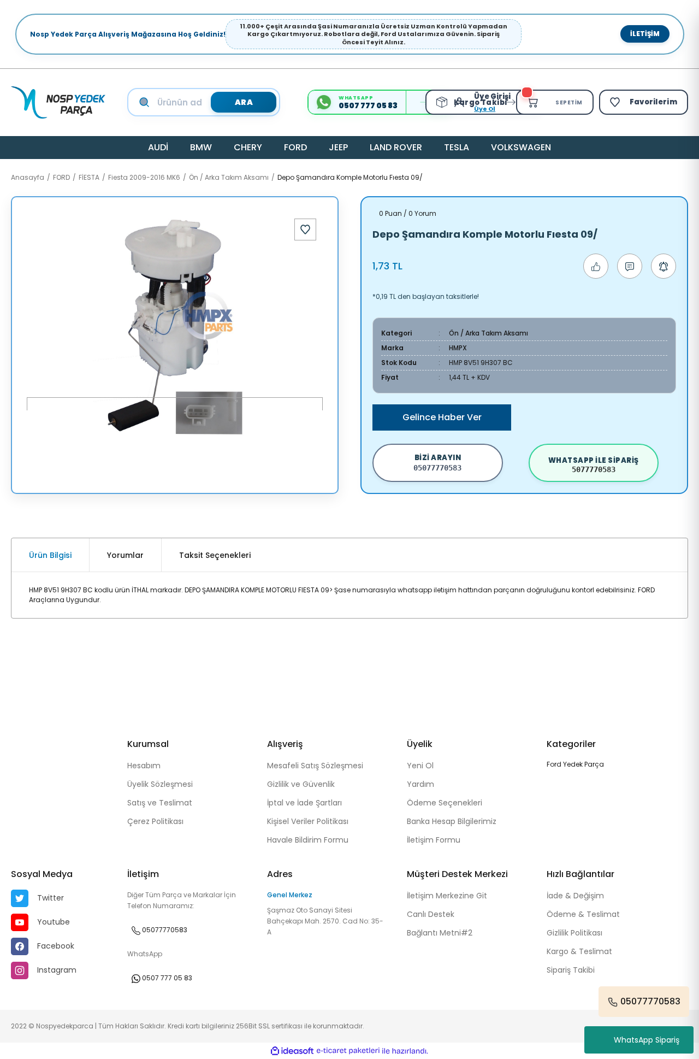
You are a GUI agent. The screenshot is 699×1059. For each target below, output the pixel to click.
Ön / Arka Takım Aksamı (488, 333)
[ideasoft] (292, 1051)
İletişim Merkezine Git (447, 895)
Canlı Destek (430, 914)
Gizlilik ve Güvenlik (301, 784)
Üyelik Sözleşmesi (160, 784)
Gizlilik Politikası (574, 932)
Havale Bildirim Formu (307, 839)
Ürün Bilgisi (50, 555)
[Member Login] (462, 102)
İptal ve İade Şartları (304, 802)
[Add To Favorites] (305, 229)
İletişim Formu (433, 839)
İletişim (645, 33)
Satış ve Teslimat (159, 802)
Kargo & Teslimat (579, 951)
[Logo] (58, 102)
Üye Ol (484, 108)
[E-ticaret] (348, 1051)
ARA (244, 102)
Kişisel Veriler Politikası (307, 821)
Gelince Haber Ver (442, 417)
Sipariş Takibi (571, 969)
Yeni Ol (420, 765)
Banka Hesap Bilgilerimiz (451, 821)
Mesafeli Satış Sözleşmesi (315, 765)
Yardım (420, 784)
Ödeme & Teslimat (583, 914)
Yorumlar (125, 555)
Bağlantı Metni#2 (439, 932)
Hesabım (144, 765)
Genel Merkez (289, 894)
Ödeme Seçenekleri (444, 802)
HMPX (458, 347)
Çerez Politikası (155, 821)
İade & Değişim (575, 895)
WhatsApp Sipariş (646, 1039)
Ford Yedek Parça (575, 764)
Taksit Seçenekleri (215, 555)
